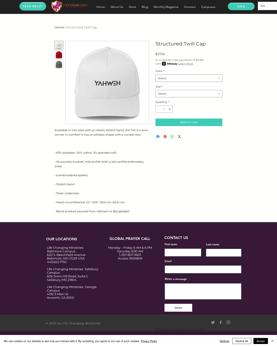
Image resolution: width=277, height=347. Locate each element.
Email (168, 261)
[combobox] (188, 78)
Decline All (242, 341)
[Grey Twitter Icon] (212, 322)
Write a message (176, 278)
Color (159, 71)
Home (59, 27)
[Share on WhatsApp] (172, 136)
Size (158, 86)
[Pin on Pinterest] (165, 136)
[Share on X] (179, 136)
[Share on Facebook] (158, 136)
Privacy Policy (149, 341)
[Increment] (170, 109)
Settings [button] (224, 341)
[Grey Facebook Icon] (220, 322)
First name (171, 244)
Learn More (185, 63)
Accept (261, 341)
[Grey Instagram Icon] (228, 322)
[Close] (272, 341)
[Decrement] (158, 109)
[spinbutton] (164, 109)
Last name (213, 244)
